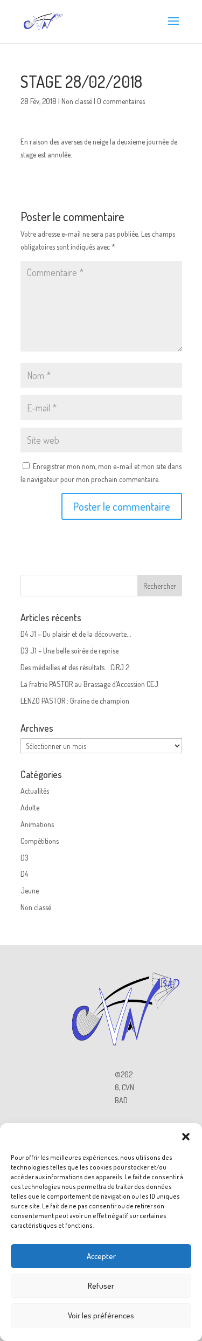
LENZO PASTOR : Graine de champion (74, 700)
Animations (37, 824)
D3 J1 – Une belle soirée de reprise (69, 650)
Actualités (34, 790)
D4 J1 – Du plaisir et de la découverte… (75, 633)
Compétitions (39, 840)
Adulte (29, 807)
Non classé (76, 101)
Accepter (101, 1256)
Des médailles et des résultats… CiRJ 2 (74, 667)
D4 (24, 873)
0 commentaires (121, 101)
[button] (185, 1136)
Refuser (101, 1286)
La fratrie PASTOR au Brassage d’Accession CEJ (89, 684)
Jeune (29, 890)
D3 (24, 857)
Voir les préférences (101, 1315)
